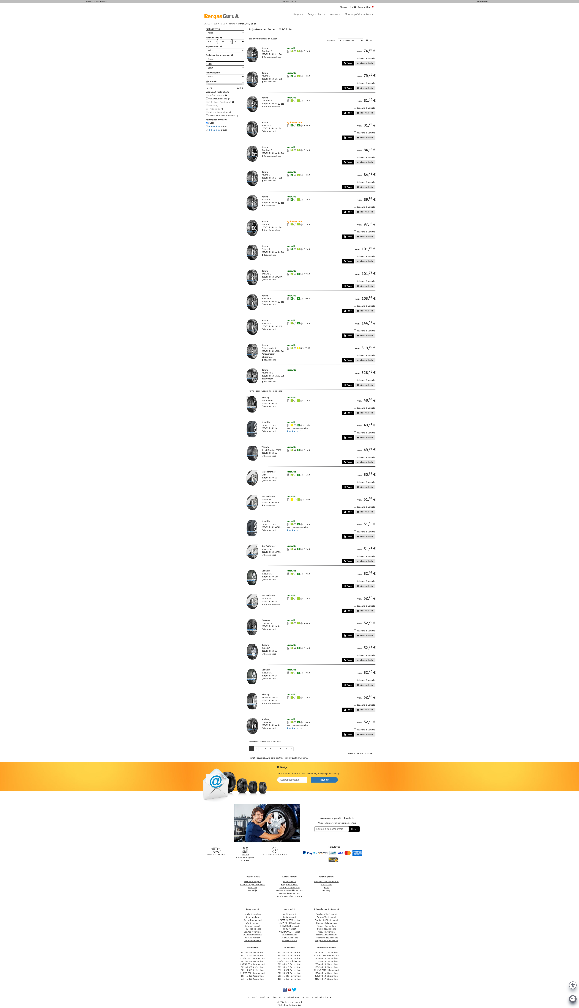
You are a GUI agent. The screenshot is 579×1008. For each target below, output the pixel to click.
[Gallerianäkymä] (371, 40)
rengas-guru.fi (295, 1002)
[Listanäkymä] (367, 40)
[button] (573, 985)
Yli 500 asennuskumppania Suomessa (245, 857)
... (276, 749)
